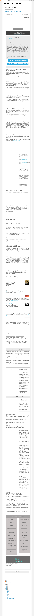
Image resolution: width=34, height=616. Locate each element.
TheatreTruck (24, 543)
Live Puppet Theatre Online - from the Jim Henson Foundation (16, 341)
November (8, 591)
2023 (6, 586)
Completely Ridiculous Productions (11, 528)
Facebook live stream (24, 159)
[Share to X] (17, 571)
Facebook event (21, 408)
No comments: (13, 571)
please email (22, 457)
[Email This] (15, 571)
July (7, 595)
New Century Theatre (12, 552)
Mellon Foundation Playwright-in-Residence (19, 43)
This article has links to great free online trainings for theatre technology (16, 333)
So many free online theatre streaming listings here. (14, 343)
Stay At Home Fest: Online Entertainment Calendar (14, 337)
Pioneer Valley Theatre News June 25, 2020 (13, 11)
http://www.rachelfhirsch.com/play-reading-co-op (12, 357)
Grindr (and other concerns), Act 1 (11, 281)
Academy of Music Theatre (11, 519)
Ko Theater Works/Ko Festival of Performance (11, 549)
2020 (6, 589)
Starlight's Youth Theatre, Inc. (24, 540)
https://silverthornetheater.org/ (17, 140)
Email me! (22, 516)
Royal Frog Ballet (24, 529)
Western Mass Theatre (12, 4)
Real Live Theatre (24, 526)
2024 (6, 585)
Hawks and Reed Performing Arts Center (11, 543)
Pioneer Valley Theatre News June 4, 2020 (11, 601)
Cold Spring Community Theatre (11, 526)
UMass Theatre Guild (24, 547)
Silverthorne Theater (24, 535)
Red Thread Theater (24, 528)
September (8, 593)
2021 (6, 588)
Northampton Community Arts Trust (24, 519)
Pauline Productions (24, 525)
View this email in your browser (25, 14)
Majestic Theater (11, 551)
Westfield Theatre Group (24, 550)
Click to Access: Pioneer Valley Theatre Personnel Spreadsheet (18, 63)
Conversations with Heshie (10, 303)
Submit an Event (14, 7)
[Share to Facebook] (18, 571)
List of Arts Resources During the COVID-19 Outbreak (15, 336)
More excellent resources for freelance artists (13, 331)
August (7, 594)
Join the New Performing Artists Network (13, 338)
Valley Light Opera (24, 549)
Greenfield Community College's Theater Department (11, 538)
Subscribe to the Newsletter (8, 7)
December (8, 590)
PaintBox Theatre (24, 522)
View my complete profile (8, 582)
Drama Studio (12, 529)
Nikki (6, 581)
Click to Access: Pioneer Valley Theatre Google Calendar (18, 60)
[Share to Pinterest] (18, 571)
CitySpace (11, 525)
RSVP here (18, 292)
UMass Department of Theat (24, 546)
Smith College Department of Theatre (24, 537)
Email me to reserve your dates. (18, 34)
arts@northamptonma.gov (23, 391)
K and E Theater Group (12, 547)
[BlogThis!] (16, 571)
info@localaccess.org (24, 162)
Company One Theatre (17, 44)
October (8, 592)
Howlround (10, 38)
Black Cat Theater (11, 522)
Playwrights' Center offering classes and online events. (15, 345)
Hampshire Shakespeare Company (11, 540)
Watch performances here (14, 300)
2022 (6, 587)
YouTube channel (13, 197)
